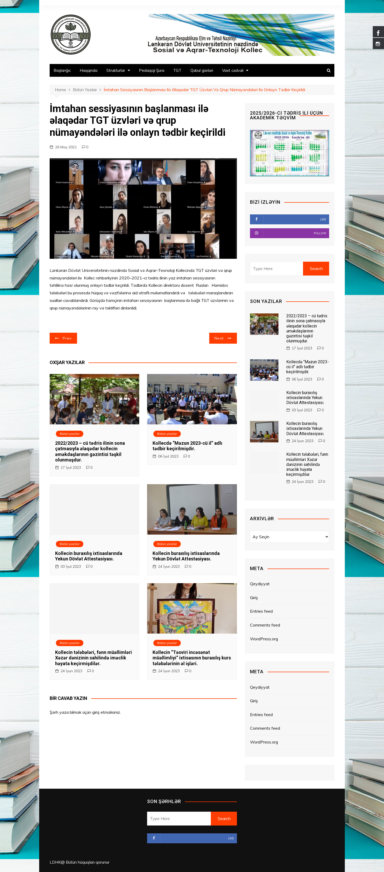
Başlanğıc (62, 70)
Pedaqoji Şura (151, 70)
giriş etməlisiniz (106, 712)
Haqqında (88, 70)
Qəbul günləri (201, 70)
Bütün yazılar (69, 434)
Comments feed (265, 625)
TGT (177, 70)
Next (219, 338)
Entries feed (261, 611)
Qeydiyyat (260, 583)
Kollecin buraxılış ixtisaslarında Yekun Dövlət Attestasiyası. (88, 556)
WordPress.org (264, 638)
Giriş (254, 597)
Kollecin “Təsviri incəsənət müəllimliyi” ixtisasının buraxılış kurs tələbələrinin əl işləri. (192, 657)
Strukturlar (115, 70)
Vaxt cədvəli (232, 70)
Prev (67, 338)
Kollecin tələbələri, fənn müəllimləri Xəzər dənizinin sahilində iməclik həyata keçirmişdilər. (93, 657)
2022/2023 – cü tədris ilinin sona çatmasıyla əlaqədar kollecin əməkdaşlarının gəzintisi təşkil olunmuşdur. (90, 451)
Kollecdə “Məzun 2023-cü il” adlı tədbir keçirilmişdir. (187, 446)
